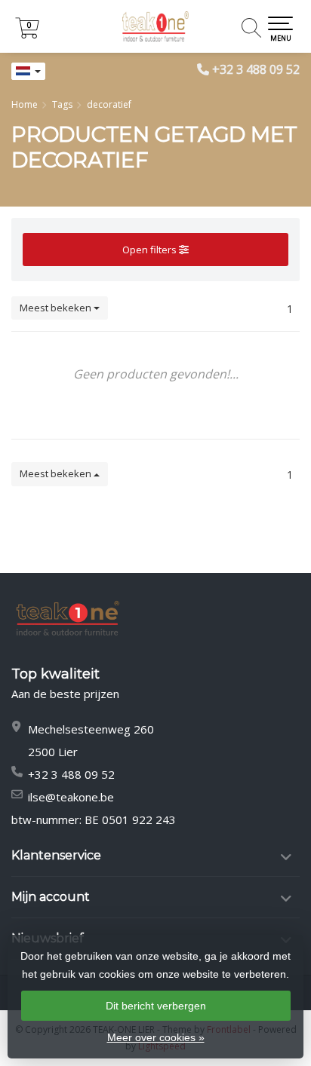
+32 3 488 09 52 (256, 69)
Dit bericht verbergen (156, 1006)
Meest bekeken (57, 307)
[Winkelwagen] (27, 34)
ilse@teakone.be (71, 796)
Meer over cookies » (156, 1037)
